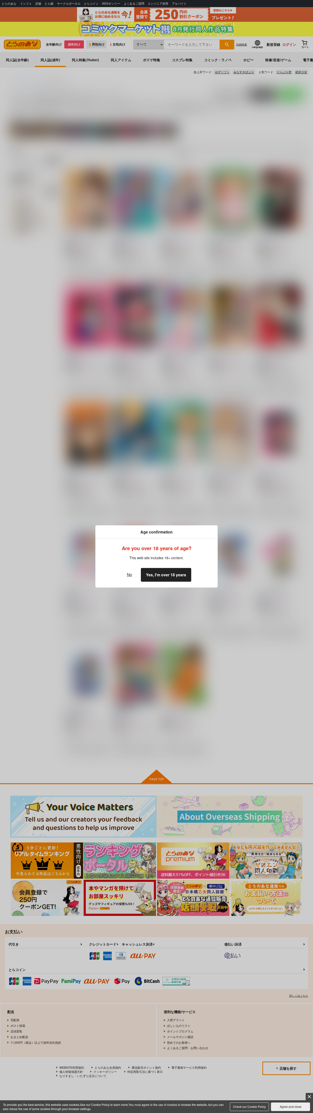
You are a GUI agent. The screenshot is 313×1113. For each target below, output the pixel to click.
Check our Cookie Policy (249, 1106)
